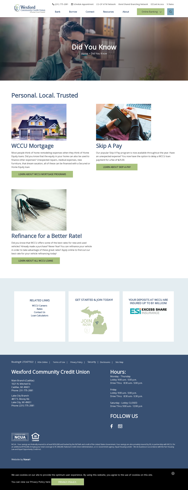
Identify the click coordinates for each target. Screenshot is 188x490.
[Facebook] (112, 426)
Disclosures (105, 362)
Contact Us (39, 312)
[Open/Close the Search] (170, 11)
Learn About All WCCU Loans (35, 260)
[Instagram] (120, 426)
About (126, 11)
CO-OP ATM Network (106, 4)
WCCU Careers (39, 305)
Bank (57, 11)
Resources (108, 11)
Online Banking (150, 11)
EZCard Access (157, 4)
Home (84, 53)
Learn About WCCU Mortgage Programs (42, 174)
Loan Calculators (39, 315)
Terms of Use (59, 362)
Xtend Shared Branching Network (133, 4)
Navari (26, 459)
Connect (90, 11)
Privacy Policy (67, 481)
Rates (40, 308)
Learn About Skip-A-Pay (117, 167)
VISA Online (42, 362)
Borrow (73, 11)
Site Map (119, 362)
